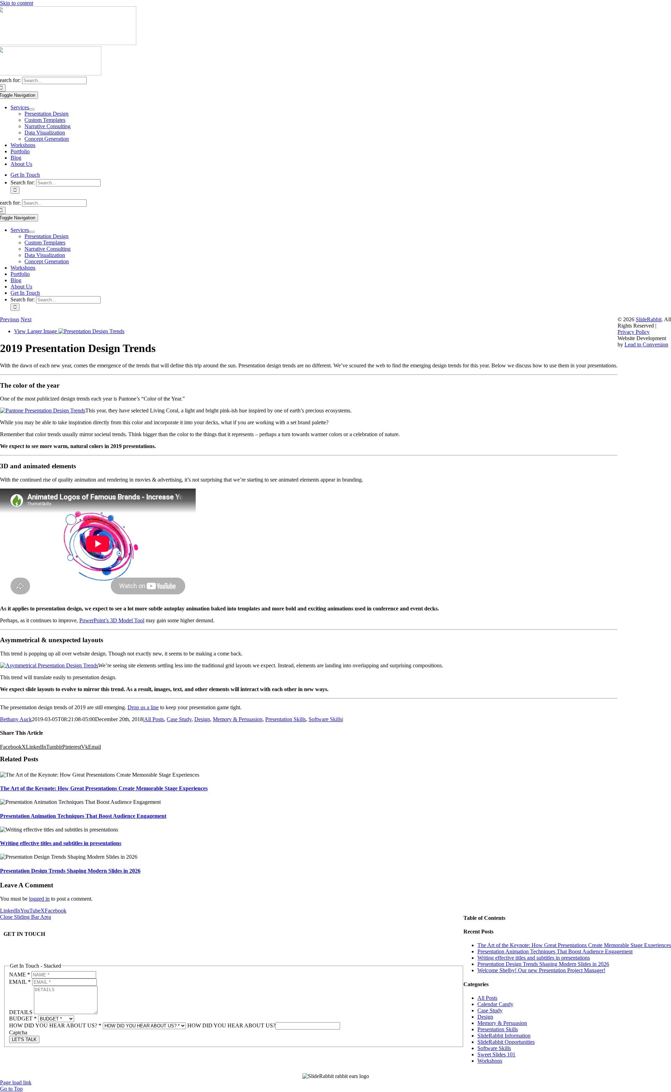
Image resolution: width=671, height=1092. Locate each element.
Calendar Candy (495, 1004)
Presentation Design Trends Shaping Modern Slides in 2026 (70, 871)
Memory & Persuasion (237, 719)
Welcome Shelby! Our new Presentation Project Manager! (541, 970)
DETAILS (21, 1012)
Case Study (179, 719)
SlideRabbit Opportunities (506, 1042)
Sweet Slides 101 (496, 1054)
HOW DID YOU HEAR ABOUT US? (55, 1025)
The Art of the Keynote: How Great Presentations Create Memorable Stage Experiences (104, 788)
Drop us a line (143, 707)
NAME (19, 974)
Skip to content (16, 3)
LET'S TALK (24, 1039)
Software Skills (325, 719)
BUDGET (23, 1018)
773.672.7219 (18, 954)
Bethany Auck (16, 719)
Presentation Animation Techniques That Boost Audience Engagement (83, 816)
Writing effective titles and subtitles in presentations (60, 843)
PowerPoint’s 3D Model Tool (111, 620)
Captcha (18, 1032)
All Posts (154, 719)
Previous (9, 319)
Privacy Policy (634, 332)
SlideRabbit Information (504, 1036)
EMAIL (20, 982)
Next (26, 319)
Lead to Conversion (646, 344)
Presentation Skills (285, 719)
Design (202, 719)
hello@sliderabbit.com (29, 948)
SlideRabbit (649, 319)
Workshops (489, 1061)
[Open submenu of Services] (32, 109)
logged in (39, 899)
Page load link (15, 1082)
